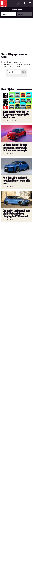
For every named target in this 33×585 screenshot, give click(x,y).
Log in (24, 5)
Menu (30, 5)
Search (19, 5)
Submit (23, 72)
